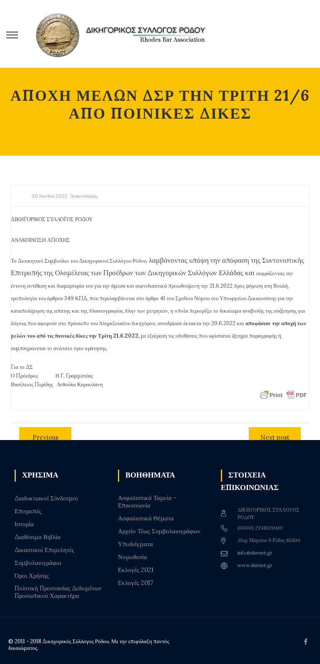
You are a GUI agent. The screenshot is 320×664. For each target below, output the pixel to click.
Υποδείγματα (135, 544)
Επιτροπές (28, 511)
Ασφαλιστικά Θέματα (146, 518)
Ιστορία (24, 524)
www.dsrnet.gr (255, 565)
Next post (275, 437)
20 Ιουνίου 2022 (50, 196)
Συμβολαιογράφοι (38, 563)
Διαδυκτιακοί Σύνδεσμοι (46, 498)
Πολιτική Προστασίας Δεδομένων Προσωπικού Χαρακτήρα (58, 591)
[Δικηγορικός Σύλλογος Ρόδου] (125, 34)
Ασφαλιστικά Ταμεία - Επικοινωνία (147, 501)
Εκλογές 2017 (135, 583)
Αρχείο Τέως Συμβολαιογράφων (159, 531)
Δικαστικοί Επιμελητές (44, 550)
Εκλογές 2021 (135, 570)
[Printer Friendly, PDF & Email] (283, 394)
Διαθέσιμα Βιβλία (37, 537)
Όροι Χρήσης (32, 575)
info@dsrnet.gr (255, 553)
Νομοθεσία (132, 557)
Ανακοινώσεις (84, 196)
